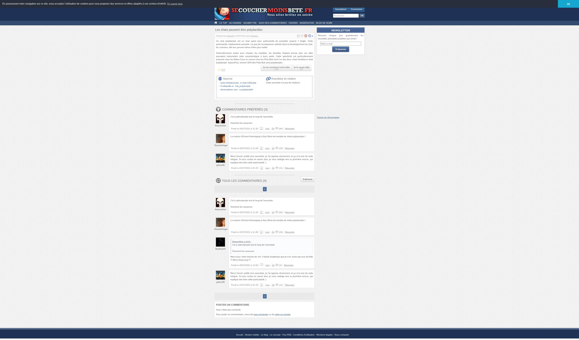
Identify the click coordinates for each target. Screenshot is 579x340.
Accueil (239, 335)
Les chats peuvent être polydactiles (238, 29)
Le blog (264, 335)
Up (273, 128)
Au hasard (235, 23)
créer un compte (282, 314)
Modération (307, 23)
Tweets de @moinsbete (328, 117)
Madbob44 (220, 249)
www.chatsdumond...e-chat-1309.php (238, 83)
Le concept (275, 335)
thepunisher (220, 125)
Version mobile (252, 335)
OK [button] (568, 4)
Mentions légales (324, 335)
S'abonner (308, 179)
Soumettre (250, 23)
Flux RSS (286, 335)
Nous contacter (342, 335)
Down (276, 128)
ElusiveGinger (221, 145)
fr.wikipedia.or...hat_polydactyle (235, 86)
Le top (223, 23)
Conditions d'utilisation (304, 335)
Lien (267, 128)
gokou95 (230, 36)
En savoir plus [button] (175, 4)
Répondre (289, 128)
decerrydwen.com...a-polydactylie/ (237, 89)
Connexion (356, 9)
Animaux (254, 36)
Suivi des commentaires (273, 23)
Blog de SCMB (324, 23)
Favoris (293, 23)
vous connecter (260, 314)
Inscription (340, 9)
